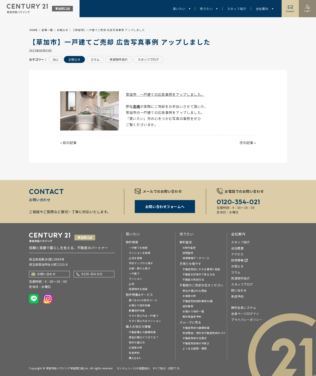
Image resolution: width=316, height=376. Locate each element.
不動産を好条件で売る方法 (199, 274)
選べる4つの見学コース (143, 300)
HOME (34, 30)
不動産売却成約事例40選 (198, 301)
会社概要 (237, 248)
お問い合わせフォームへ (164, 206)
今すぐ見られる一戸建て (143, 315)
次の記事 (246, 142)
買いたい (179, 8)
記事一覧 (47, 30)
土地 (131, 284)
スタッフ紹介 (236, 8)
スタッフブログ (148, 59)
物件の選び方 (137, 342)
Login (307, 10)
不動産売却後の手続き (196, 343)
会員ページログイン (245, 313)
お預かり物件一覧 (193, 311)
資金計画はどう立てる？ (143, 337)
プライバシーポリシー (246, 319)
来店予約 (134, 352)
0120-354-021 (92, 274)
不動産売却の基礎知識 (196, 327)
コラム (95, 59)
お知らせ (62, 30)
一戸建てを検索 (138, 247)
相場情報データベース (196, 258)
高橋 (136, 106)
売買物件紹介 (119, 59)
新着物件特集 (137, 310)
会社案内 (262, 8)
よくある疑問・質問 (195, 348)
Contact (290, 11)
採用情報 (237, 260)
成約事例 (188, 306)
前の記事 (70, 142)
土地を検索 (135, 258)
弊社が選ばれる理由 (195, 290)
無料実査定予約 (192, 316)
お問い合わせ (46, 274)
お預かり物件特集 (139, 305)
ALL (55, 59)
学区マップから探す (141, 263)
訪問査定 (188, 253)
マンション (135, 278)
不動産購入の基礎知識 (142, 332)
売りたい (206, 8)
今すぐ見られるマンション (145, 321)
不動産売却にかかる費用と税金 (201, 269)
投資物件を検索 (138, 289)
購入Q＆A (135, 358)
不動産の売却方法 (193, 279)
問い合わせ (239, 290)
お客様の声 (135, 347)
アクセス (237, 254)
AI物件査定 (189, 247)
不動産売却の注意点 (195, 338)
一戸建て (134, 273)
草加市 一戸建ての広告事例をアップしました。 (165, 94)
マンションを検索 (139, 253)
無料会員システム (243, 307)
